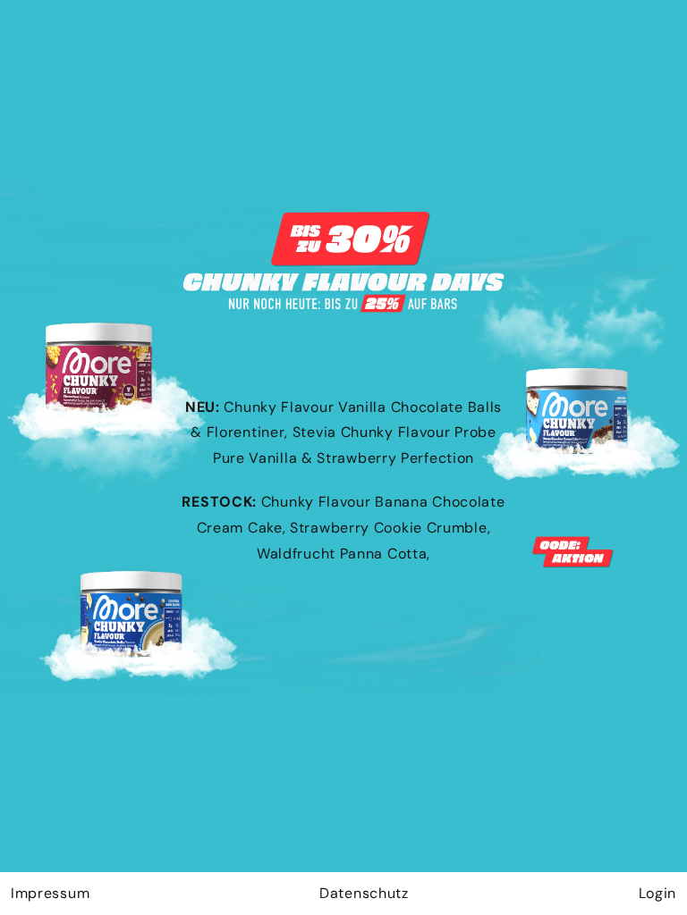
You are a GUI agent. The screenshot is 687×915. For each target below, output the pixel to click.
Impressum (50, 893)
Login (658, 893)
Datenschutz (364, 893)
